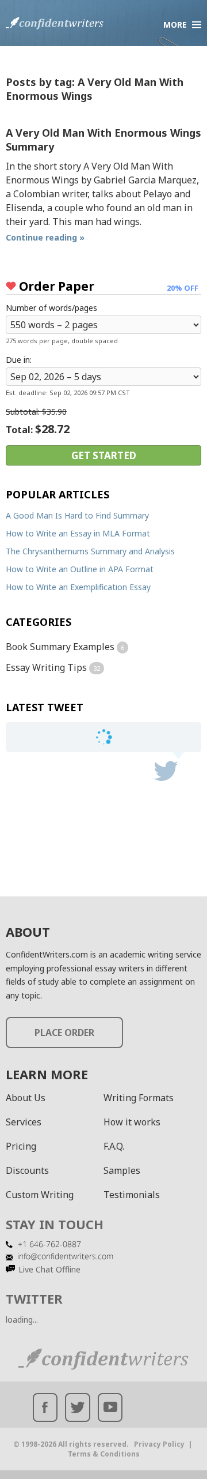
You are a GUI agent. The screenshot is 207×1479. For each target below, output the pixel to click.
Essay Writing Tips (46, 667)
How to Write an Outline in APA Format (80, 569)
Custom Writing (40, 1194)
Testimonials (131, 1194)
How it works (131, 1122)
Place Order (64, 1032)
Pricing (21, 1146)
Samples (121, 1170)
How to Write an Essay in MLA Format (78, 533)
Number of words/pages (51, 307)
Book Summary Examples (60, 646)
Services (23, 1122)
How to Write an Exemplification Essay (78, 586)
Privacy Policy (159, 1444)
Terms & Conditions (104, 1454)
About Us (25, 1097)
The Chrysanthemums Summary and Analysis (90, 551)
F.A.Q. (113, 1146)
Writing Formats (138, 1097)
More (175, 24)
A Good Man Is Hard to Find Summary (77, 515)
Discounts (27, 1170)
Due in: (19, 359)
